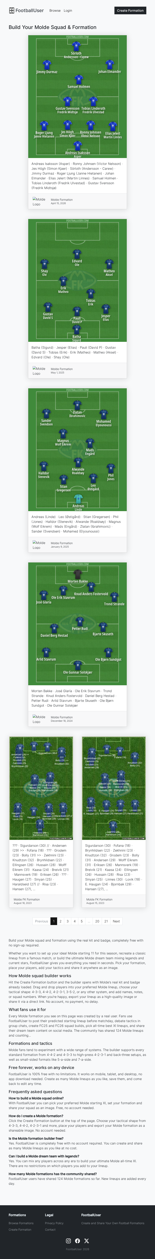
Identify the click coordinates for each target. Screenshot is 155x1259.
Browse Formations (21, 1223)
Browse (55, 10)
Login (68, 10)
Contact (50, 1229)
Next (116, 921)
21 (106, 921)
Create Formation (20, 1229)
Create (130, 10)
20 (97, 921)
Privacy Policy (54, 1223)
